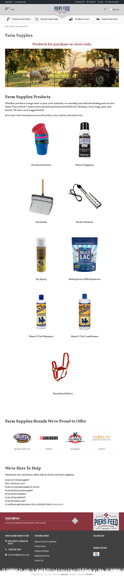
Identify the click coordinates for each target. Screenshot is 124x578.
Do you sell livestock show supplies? (19, 490)
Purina (49, 449)
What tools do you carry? (15, 483)
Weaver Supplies (22, 449)
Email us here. (58, 504)
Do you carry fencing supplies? (17, 480)
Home (6, 26)
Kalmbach (75, 449)
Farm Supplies (23, 26)
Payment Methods (42, 551)
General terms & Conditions (45, 541)
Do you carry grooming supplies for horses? (22, 487)
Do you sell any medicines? (15, 497)
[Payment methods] (96, 554)
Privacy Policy (40, 546)
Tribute (101, 449)
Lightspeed (64, 574)
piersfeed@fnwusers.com (19, 555)
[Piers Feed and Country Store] (62, 9)
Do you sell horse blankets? (15, 494)
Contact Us (39, 560)
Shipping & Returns (42, 556)
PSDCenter (89, 574)
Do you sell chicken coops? (15, 501)
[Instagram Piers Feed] (104, 542)
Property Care (13, 26)
